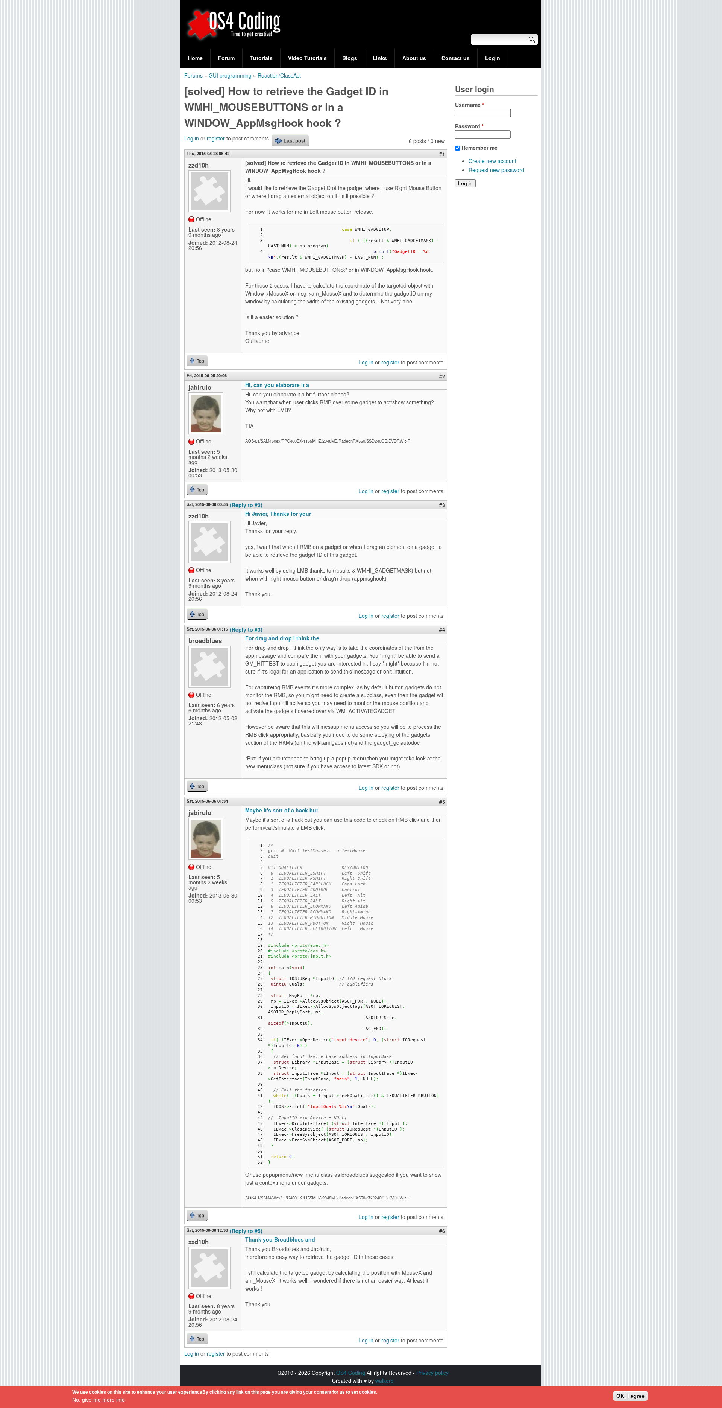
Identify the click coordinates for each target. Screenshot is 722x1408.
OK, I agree (630, 1396)
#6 (442, 1230)
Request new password (496, 170)
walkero (384, 1380)
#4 (442, 629)
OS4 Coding (350, 1372)
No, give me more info (98, 1400)
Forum (226, 58)
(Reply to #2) (246, 505)
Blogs (349, 58)
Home (195, 58)
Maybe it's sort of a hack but (281, 810)
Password (469, 126)
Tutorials (261, 58)
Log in (191, 138)
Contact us (455, 58)
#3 (442, 505)
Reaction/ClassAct (279, 75)
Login (492, 58)
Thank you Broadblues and (280, 1239)
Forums (193, 75)
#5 (442, 801)
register (216, 138)
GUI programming (230, 75)
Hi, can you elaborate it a (277, 385)
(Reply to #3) (246, 629)
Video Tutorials (307, 58)
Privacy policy (432, 1372)
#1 (442, 154)
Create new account (492, 161)
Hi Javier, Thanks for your (278, 513)
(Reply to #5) (246, 1230)
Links (380, 58)
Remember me (479, 147)
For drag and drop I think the (282, 638)
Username (469, 104)
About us (414, 58)
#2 (442, 376)
